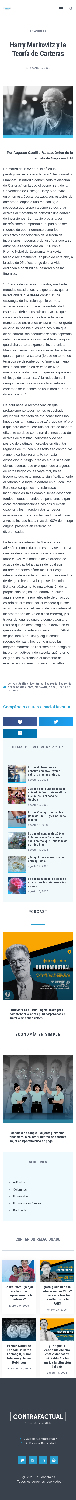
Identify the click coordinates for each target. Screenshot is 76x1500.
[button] (60, 8)
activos (12, 683)
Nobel (52, 687)
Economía (51, 683)
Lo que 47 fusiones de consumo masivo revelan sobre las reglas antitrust (44, 770)
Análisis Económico (31, 683)
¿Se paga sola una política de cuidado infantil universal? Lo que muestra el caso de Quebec (47, 794)
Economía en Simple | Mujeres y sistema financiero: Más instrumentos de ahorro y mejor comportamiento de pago (37, 1137)
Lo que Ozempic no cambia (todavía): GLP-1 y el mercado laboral (47, 816)
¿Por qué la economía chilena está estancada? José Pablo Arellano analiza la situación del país (57, 1356)
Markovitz (41, 687)
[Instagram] (33, 1460)
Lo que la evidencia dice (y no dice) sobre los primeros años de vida (47, 882)
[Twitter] (22, 1460)
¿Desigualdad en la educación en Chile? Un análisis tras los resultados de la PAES (57, 1295)
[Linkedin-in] (43, 1460)
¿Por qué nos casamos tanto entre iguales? (46, 859)
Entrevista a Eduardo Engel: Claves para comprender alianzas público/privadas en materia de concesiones (37, 1014)
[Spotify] (54, 1460)
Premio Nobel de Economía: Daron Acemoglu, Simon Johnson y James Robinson (19, 1354)
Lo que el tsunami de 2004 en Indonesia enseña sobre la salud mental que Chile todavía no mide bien (47, 839)
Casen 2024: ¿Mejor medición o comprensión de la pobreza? (19, 1293)
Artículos (40, 30)
